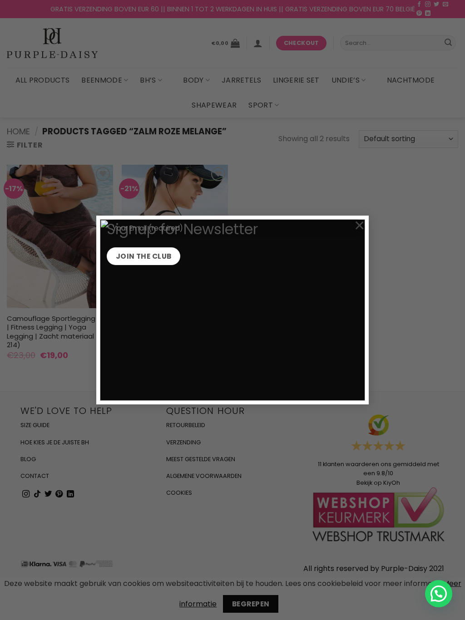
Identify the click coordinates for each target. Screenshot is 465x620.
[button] (438, 593)
